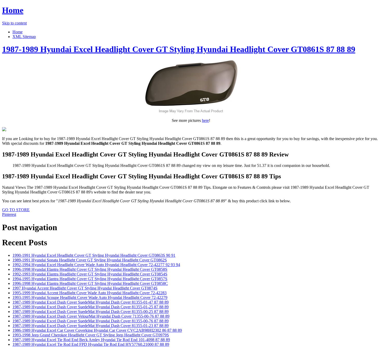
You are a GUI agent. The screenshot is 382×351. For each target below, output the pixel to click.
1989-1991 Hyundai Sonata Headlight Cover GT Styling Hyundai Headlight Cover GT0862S (89, 260)
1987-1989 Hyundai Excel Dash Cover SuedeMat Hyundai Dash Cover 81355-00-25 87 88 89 (90, 311)
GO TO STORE (16, 210)
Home (12, 10)
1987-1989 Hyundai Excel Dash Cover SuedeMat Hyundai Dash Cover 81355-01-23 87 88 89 (90, 325)
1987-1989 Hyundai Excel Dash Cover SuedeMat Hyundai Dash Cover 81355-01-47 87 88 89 (90, 302)
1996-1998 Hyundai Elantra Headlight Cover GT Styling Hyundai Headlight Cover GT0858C (90, 283)
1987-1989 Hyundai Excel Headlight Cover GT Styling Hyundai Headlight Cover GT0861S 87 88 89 (178, 49)
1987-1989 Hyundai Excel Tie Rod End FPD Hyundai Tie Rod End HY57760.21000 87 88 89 (90, 344)
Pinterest (9, 214)
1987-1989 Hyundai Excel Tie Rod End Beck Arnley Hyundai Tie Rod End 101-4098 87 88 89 (91, 339)
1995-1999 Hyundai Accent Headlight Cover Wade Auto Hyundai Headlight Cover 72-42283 (89, 293)
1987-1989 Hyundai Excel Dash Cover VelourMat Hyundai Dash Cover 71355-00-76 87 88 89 (90, 316)
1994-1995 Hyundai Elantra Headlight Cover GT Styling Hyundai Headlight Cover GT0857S (89, 279)
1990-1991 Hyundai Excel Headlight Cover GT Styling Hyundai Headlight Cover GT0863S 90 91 (93, 255)
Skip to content (14, 23)
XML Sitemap (24, 36)
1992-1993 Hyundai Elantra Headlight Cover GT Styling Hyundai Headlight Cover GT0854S (89, 274)
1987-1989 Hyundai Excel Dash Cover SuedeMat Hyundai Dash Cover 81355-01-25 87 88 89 (90, 307)
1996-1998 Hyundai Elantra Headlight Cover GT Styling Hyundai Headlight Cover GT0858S (89, 269)
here (205, 120)
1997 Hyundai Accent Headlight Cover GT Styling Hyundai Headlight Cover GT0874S (84, 288)
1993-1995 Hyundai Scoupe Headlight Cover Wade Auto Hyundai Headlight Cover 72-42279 (89, 297)
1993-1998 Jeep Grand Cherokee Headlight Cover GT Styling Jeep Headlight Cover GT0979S (90, 335)
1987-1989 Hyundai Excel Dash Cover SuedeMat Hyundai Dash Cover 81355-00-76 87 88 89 (90, 321)
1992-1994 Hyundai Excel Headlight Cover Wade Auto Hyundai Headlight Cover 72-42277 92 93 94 (96, 264)
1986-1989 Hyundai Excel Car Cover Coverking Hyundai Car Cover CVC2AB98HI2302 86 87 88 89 (97, 330)
